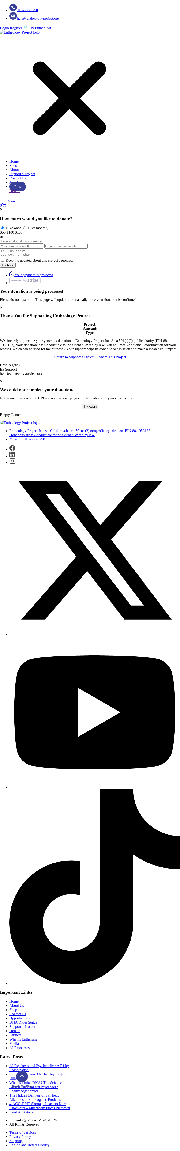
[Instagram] (12, 463)
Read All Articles (22, 1112)
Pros (17, 187)
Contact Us (17, 178)
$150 (18, 232)
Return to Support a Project (74, 357)
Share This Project (112, 357)
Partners (15, 1035)
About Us (16, 1005)
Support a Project (22, 174)
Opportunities (19, 1018)
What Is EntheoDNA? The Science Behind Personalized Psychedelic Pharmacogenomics (35, 1087)
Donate (14, 191)
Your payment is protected (33, 275)
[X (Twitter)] (94, 634)
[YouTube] (94, 787)
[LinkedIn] (12, 456)
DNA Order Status (23, 1022)
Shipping (16, 1141)
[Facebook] (12, 449)
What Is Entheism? (23, 1039)
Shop (13, 165)
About (14, 170)
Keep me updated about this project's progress (39, 260)
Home (14, 161)
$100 (10, 232)
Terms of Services (22, 1132)
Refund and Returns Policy (29, 1145)
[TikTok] (94, 983)
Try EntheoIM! (39, 28)
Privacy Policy (20, 1137)
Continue (8, 265)
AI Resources (19, 1048)
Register (16, 28)
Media (14, 1043)
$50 (3, 232)
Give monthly (37, 228)
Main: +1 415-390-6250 (27, 439)
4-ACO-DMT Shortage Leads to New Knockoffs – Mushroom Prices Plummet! (39, 1106)
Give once (13, 228)
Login (4, 28)
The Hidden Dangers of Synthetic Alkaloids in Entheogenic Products (35, 1097)
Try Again (90, 406)
